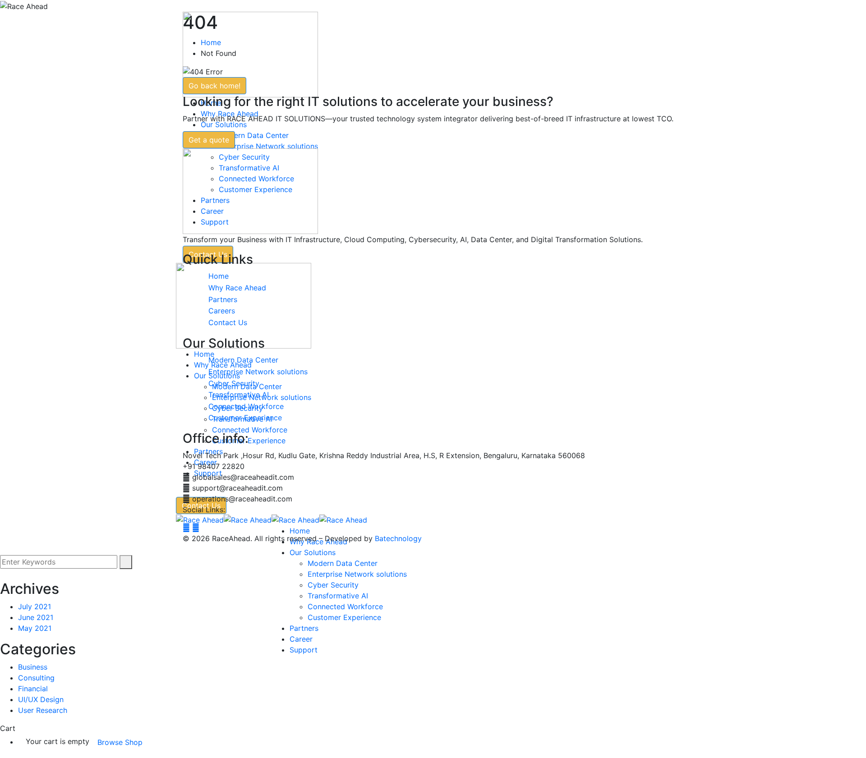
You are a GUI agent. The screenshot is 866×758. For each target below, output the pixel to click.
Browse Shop (120, 742)
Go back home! (214, 85)
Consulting (36, 677)
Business (32, 666)
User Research (42, 710)
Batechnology (398, 538)
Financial (33, 688)
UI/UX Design (41, 699)
